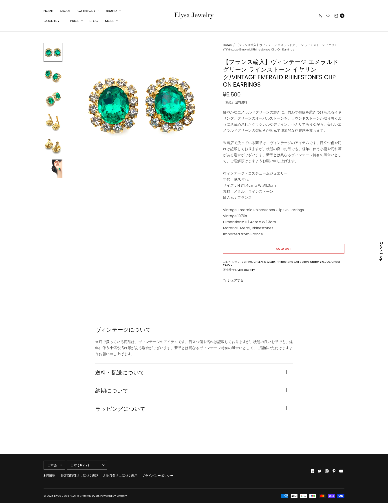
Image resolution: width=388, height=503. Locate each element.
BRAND (111, 10)
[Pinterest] (334, 471)
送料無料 (241, 102)
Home (227, 45)
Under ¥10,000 (320, 262)
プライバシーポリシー (157, 475)
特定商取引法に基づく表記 (79, 475)
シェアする (235, 280)
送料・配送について (120, 372)
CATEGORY (86, 10)
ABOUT (65, 10)
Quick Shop (381, 251)
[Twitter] (320, 471)
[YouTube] (341, 471)
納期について (111, 391)
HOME (48, 10)
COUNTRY (52, 20)
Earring (247, 262)
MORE (109, 20)
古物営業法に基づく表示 (120, 475)
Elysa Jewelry (245, 270)
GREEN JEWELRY (265, 262)
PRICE (74, 20)
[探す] (328, 16)
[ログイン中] (320, 16)
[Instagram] (327, 471)
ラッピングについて (120, 409)
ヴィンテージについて (123, 329)
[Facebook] (313, 471)
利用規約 (50, 475)
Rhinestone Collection (293, 262)
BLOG (94, 20)
